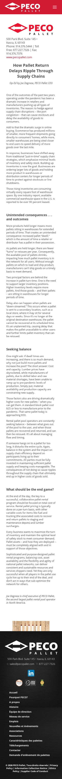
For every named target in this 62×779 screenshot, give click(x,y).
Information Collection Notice (31, 768)
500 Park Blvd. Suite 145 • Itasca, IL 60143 (31, 659)
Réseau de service (19, 716)
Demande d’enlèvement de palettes (29, 755)
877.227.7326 (47, 664)
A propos (14, 702)
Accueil (13, 692)
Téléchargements (19, 745)
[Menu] (54, 7)
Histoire (13, 706)
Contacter (15, 750)
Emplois (13, 721)
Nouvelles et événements (23, 726)
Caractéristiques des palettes (25, 740)
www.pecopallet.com (19, 57)
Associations (16, 731)
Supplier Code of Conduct (34, 771)
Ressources (15, 735)
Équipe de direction (20, 711)
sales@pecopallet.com (22, 664)
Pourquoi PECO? (18, 697)
